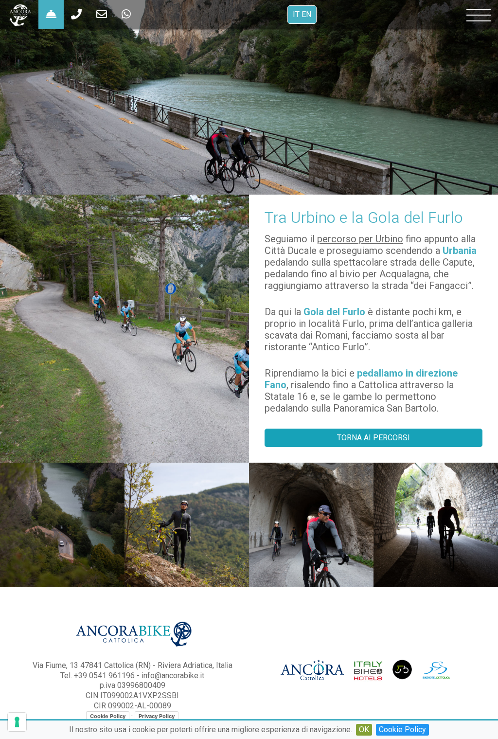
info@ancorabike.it (173, 675)
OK (364, 729)
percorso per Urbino (360, 239)
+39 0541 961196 (104, 675)
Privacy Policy (157, 716)
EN (306, 14)
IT (296, 14)
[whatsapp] (76, 14)
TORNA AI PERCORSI (373, 437)
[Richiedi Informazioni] (51, 14)
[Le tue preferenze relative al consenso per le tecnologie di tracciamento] (17, 722)
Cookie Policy (402, 729)
